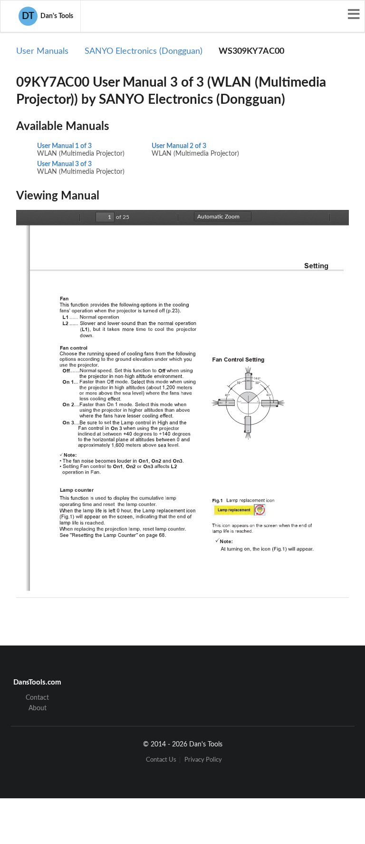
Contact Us (161, 760)
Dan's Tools (47, 16)
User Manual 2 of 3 (179, 146)
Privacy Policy (203, 760)
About (38, 708)
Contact (37, 698)
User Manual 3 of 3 (64, 164)
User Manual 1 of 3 (64, 146)
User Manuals (42, 51)
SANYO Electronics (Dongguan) (143, 51)
